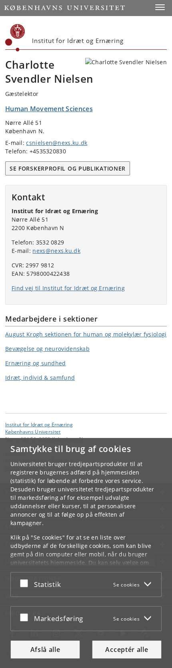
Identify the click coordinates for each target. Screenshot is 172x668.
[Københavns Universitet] (15, 37)
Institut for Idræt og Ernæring (39, 424)
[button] (160, 7)
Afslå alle (45, 649)
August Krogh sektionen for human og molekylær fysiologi (86, 334)
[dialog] (86, 553)
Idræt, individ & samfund (40, 377)
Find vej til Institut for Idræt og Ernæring (68, 288)
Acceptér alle (126, 649)
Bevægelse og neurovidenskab (47, 348)
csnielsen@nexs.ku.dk (56, 143)
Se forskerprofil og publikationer (68, 168)
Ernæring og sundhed (35, 363)
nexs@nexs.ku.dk (56, 251)
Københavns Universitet (33, 431)
